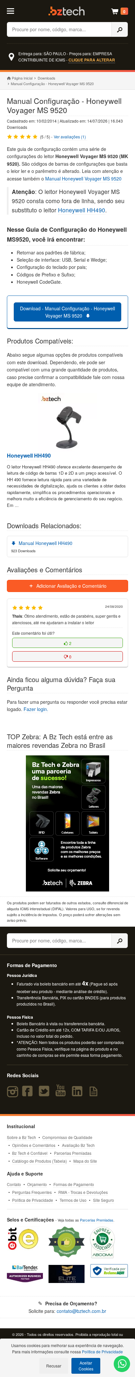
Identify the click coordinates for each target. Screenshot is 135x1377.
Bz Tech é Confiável (30, 1153)
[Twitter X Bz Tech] (45, 1094)
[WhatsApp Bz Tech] (122, 1364)
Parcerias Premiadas (72, 1153)
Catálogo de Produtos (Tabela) (39, 1161)
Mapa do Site (85, 1161)
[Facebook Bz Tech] (29, 1094)
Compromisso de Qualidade (67, 1137)
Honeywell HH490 (81, 210)
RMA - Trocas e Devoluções (83, 1192)
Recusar (53, 1365)
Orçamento (37, 1184)
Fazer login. (36, 709)
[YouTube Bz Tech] (62, 1094)
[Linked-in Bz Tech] (79, 1094)
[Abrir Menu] (14, 10)
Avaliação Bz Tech (78, 1145)
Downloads (46, 78)
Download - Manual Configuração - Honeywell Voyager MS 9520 (67, 312)
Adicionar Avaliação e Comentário (70, 585)
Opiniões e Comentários (33, 1145)
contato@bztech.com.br (81, 1311)
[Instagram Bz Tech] (13, 1094)
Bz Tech (66, 11)
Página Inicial (22, 78)
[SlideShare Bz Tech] (94, 1094)
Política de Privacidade (32, 1200)
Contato (14, 1184)
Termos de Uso (73, 1200)
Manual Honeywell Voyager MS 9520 (83, 178)
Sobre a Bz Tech (21, 1137)
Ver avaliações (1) (70, 136)
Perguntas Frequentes (32, 1192)
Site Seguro (103, 1200)
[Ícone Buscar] (119, 29)
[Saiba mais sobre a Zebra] (67, 823)
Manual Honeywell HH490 (44, 543)
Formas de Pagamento (73, 1184)
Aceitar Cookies (86, 1365)
